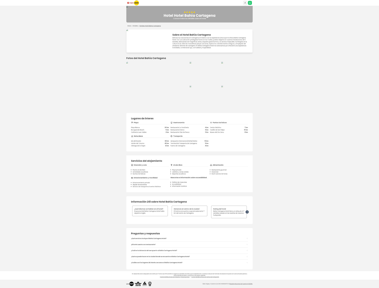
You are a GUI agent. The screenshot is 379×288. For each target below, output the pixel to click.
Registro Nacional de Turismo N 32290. (241, 284)
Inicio (129, 26)
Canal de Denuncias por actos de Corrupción (205, 277)
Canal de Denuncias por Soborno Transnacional (175, 277)
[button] (250, 3)
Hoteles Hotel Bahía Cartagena (150, 26)
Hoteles (135, 26)
